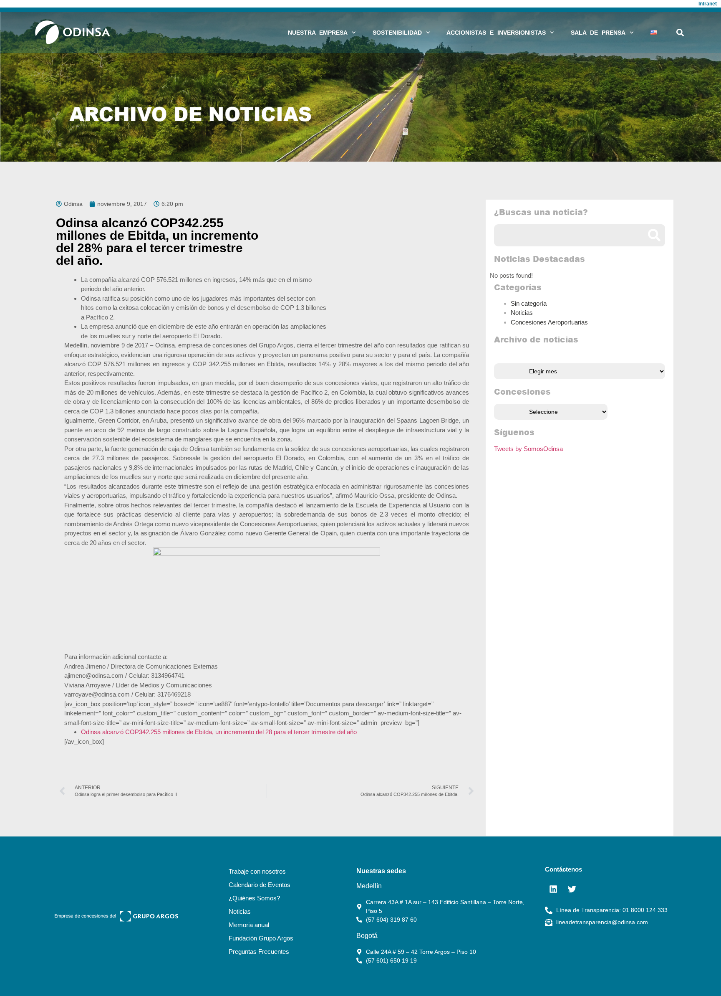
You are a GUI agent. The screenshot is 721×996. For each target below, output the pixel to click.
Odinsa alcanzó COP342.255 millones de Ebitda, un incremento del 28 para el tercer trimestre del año (219, 731)
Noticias (522, 312)
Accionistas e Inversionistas (496, 32)
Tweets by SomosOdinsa (528, 448)
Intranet (707, 4)
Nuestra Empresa (318, 32)
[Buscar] (654, 235)
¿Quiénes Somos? (254, 898)
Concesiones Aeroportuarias (549, 322)
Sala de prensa (598, 32)
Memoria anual (249, 924)
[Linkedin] (553, 889)
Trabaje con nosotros (257, 871)
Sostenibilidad (397, 32)
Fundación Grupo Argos (261, 938)
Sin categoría (529, 303)
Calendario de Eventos (259, 884)
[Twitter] (572, 889)
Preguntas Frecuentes (259, 951)
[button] (680, 32)
